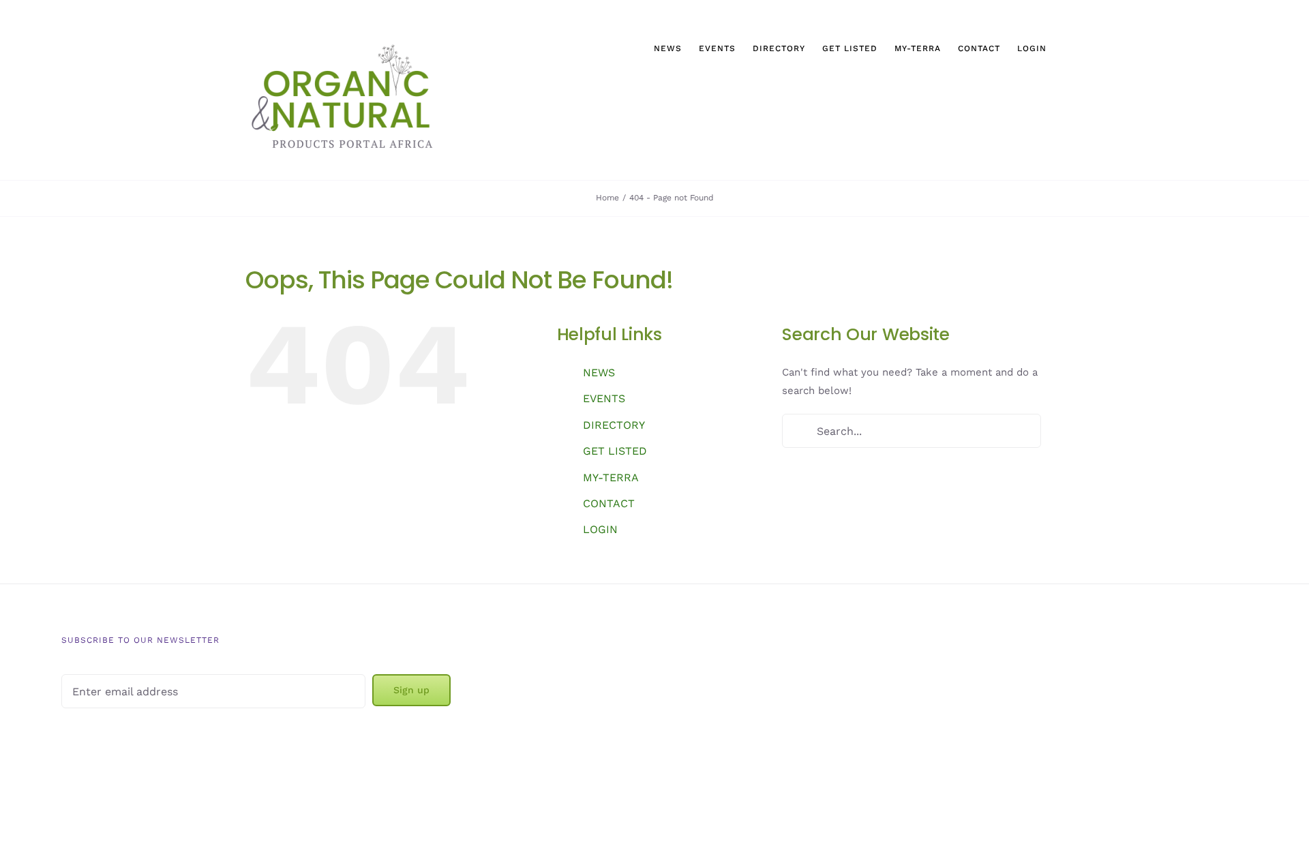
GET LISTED (615, 450)
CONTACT (609, 503)
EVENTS (604, 398)
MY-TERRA (611, 477)
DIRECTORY (614, 425)
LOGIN (600, 529)
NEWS (599, 372)
